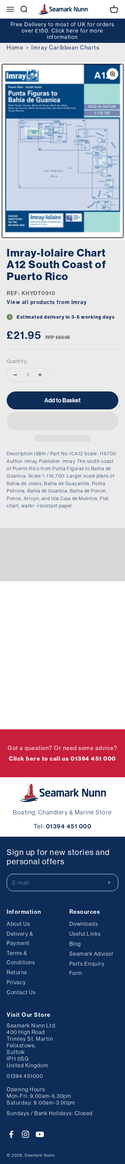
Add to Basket (62, 400)
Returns (17, 972)
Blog (75, 943)
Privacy (16, 982)
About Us (18, 923)
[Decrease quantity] (15, 374)
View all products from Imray (47, 302)
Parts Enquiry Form (87, 968)
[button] (62, 421)
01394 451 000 (69, 826)
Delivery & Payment (20, 938)
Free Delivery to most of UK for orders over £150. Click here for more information (63, 30)
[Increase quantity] (40, 374)
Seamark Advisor (91, 953)
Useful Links (85, 933)
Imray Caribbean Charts (65, 47)
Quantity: (17, 361)
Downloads (83, 923)
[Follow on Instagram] (25, 1134)
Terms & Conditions (21, 958)
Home (15, 47)
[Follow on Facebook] (11, 1134)
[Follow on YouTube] (39, 1134)
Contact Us (21, 992)
